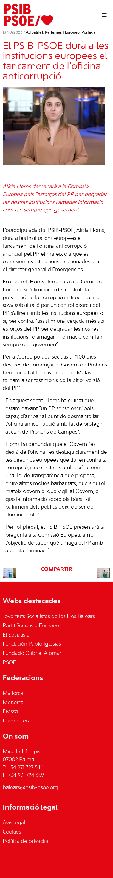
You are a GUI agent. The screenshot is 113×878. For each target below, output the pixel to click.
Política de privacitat (26, 841)
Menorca (13, 702)
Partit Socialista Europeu (31, 625)
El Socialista (16, 635)
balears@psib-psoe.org (30, 787)
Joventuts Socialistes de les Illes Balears (49, 616)
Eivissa (10, 711)
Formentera (17, 721)
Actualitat (34, 32)
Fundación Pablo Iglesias (32, 644)
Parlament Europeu (62, 32)
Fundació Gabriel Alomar (32, 653)
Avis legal (14, 822)
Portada (88, 32)
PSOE (9, 662)
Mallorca (13, 693)
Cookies (12, 832)
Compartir (56, 569)
